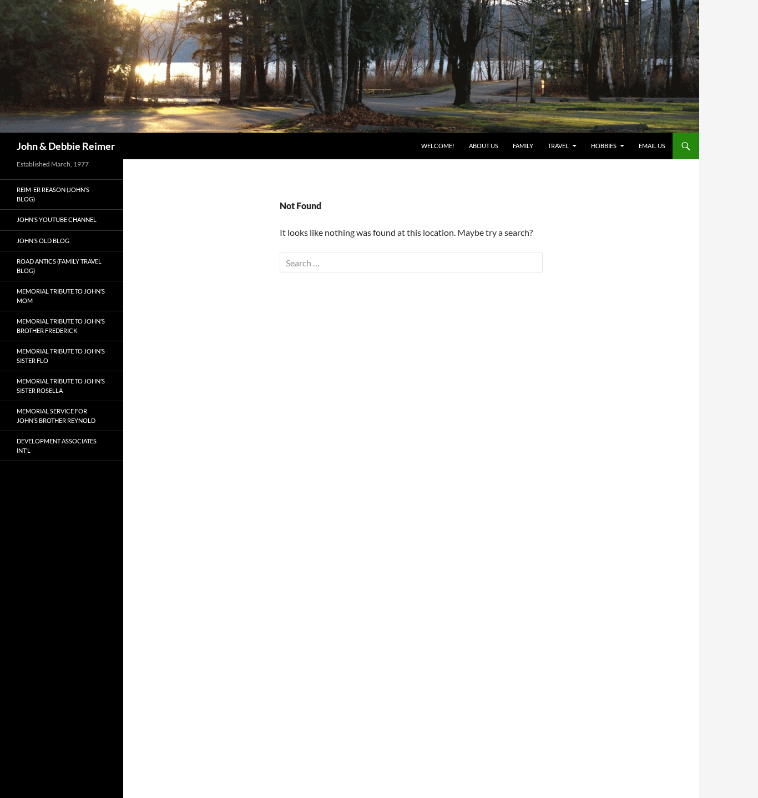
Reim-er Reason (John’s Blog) (53, 194)
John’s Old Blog (43, 240)
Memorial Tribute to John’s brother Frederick (61, 325)
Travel (558, 145)
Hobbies (603, 145)
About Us (483, 145)
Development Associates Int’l (57, 445)
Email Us (652, 145)
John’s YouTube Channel (57, 219)
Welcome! (437, 145)
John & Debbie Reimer (66, 146)
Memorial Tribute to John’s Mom (61, 295)
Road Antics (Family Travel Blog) (59, 265)
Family (523, 145)
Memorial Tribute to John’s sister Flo (61, 355)
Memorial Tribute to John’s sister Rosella (61, 385)
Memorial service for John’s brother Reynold (56, 415)
